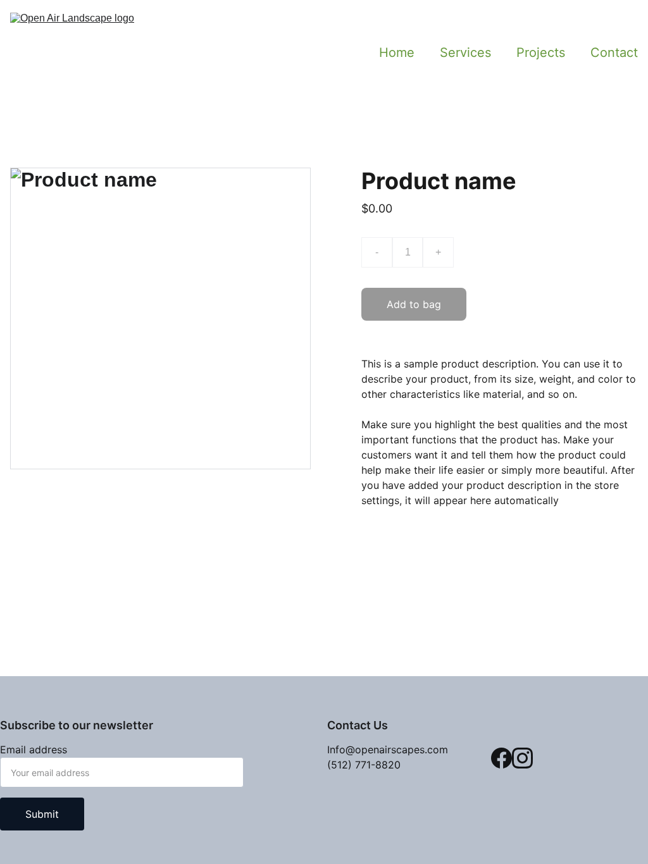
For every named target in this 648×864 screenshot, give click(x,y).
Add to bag (414, 304)
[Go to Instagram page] (522, 758)
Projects (540, 52)
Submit (42, 814)
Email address (33, 749)
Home (396, 52)
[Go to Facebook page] (501, 758)
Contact (614, 52)
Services (465, 52)
